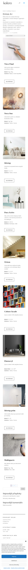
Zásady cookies (7, 568)
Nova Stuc (8, 113)
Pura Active (9, 212)
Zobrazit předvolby (14, 564)
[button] (26, 541)
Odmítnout (14, 560)
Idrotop (7, 163)
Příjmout (14, 556)
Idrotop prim (9, 410)
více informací (9, 81)
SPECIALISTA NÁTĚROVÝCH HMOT (11, 496)
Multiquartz (9, 460)
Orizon (7, 262)
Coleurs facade (10, 311)
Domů (4, 11)
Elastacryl (8, 361)
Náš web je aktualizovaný (9, 498)
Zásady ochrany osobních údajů (17, 568)
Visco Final (9, 64)
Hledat (22, 489)
